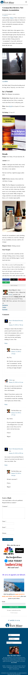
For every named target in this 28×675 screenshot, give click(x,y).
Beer (12, 285)
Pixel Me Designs (16, 674)
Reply (6, 343)
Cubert (10, 380)
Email (4, 527)
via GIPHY (5, 81)
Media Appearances (14, 668)
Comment (5, 506)
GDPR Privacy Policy (12, 667)
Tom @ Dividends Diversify (16, 320)
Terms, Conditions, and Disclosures (11, 665)
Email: (3, 601)
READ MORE (14, 662)
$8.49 (10, 106)
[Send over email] (6, 282)
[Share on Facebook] (6, 279)
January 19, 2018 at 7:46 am (16, 325)
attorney (10, 294)
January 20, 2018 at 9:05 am (16, 453)
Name (4, 521)
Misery (12, 18)
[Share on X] (14, 279)
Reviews (15, 285)
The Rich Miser (9, 3)
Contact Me (21, 667)
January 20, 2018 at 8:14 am (16, 382)
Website (4, 533)
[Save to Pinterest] (22, 279)
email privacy (16, 612)
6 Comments (5, 15)
